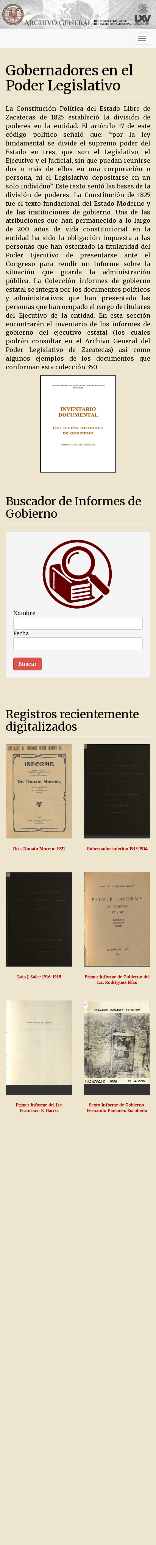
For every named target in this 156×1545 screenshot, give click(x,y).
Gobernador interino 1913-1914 (117, 848)
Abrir (39, 791)
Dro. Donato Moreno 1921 (39, 848)
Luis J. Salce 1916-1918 (39, 976)
